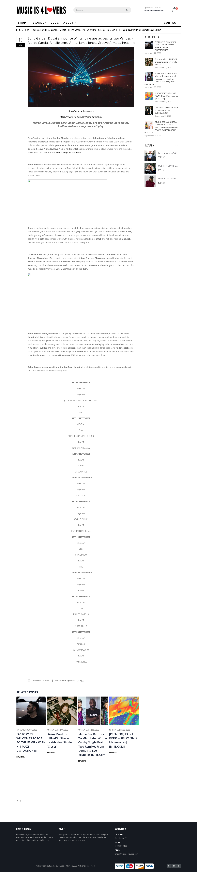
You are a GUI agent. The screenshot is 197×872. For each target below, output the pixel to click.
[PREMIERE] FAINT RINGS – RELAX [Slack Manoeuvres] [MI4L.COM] (167, 96)
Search (127, 10)
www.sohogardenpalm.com (68, 152)
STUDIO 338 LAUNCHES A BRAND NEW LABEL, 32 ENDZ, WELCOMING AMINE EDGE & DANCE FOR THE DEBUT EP (161, 127)
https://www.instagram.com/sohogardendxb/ (81, 116)
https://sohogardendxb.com (81, 111)
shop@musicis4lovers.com (154, 10)
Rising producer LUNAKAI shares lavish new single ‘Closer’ (166, 62)
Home (18, 30)
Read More (20, 756)
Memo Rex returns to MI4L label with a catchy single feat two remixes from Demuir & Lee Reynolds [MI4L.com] (161, 78)
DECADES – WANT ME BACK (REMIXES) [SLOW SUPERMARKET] (167, 110)
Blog (27, 30)
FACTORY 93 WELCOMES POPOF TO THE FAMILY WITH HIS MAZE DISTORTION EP (165, 46)
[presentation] (175, 145)
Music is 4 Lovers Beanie (169, 165)
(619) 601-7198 (121, 846)
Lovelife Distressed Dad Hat (171, 178)
